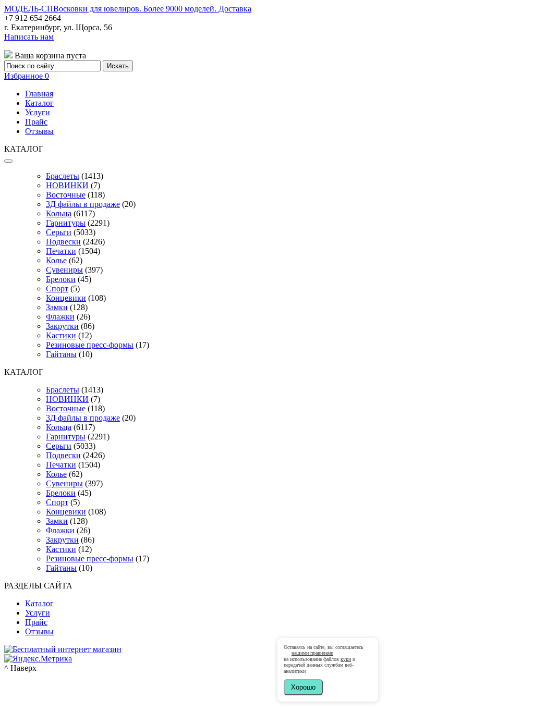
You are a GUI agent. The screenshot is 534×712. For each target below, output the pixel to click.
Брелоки (61, 279)
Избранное (26, 75)
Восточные (66, 194)
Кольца (58, 213)
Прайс (36, 121)
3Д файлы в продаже (83, 204)
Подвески (63, 241)
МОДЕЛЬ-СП (127, 8)
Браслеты (62, 175)
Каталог (39, 103)
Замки (57, 307)
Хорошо (303, 687)
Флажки (60, 316)
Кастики (61, 335)
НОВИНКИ (67, 185)
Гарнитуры (66, 222)
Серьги (58, 232)
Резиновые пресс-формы (90, 344)
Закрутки (62, 326)
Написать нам (29, 36)
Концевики (66, 297)
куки (346, 659)
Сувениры (64, 269)
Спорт (57, 288)
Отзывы (39, 131)
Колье (56, 260)
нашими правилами (312, 653)
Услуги (37, 112)
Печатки (61, 251)
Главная (39, 93)
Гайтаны (61, 354)
